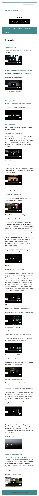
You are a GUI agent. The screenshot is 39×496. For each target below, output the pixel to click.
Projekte (20, 28)
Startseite (7, 28)
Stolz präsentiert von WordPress (19, 492)
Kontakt (7, 32)
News (14, 28)
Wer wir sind (28, 28)
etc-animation (12, 10)
